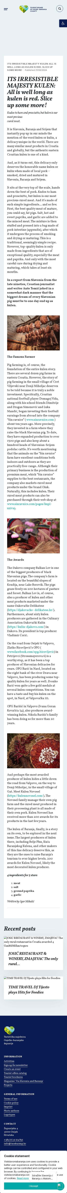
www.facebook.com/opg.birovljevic (30, 652)
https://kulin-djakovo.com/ (26, 627)
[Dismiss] (56, 1172)
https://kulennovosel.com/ (25, 796)
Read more (23, 1178)
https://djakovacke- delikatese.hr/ (30, 610)
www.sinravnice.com (40, 420)
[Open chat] (60, 1186)
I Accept (33, 1186)
